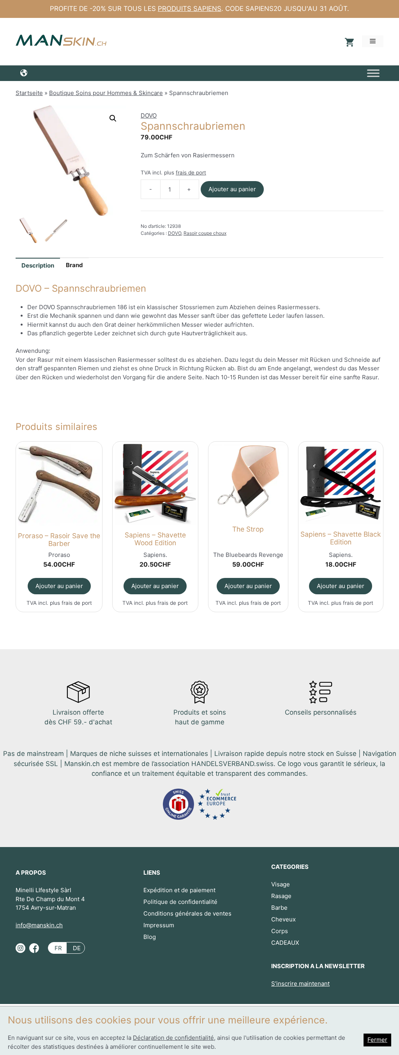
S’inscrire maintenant (300, 983)
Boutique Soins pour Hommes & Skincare (106, 93)
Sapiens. (155, 554)
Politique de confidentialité (180, 901)
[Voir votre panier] (348, 41)
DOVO (149, 115)
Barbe (279, 907)
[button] (113, 118)
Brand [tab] (74, 265)
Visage (280, 884)
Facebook (34, 951)
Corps (279, 931)
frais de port (191, 172)
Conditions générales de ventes (187, 913)
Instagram (20, 951)
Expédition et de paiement (179, 890)
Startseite (29, 93)
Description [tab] (37, 265)
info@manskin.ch (39, 925)
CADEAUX (285, 942)
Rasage (281, 896)
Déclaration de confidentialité (173, 1037)
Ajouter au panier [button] (59, 586)
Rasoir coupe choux (205, 233)
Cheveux (283, 919)
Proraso (59, 554)
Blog (149, 937)
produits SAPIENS (189, 8)
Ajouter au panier (232, 189)
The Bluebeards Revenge (248, 554)
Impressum (158, 925)
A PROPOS (31, 872)
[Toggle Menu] (373, 73)
